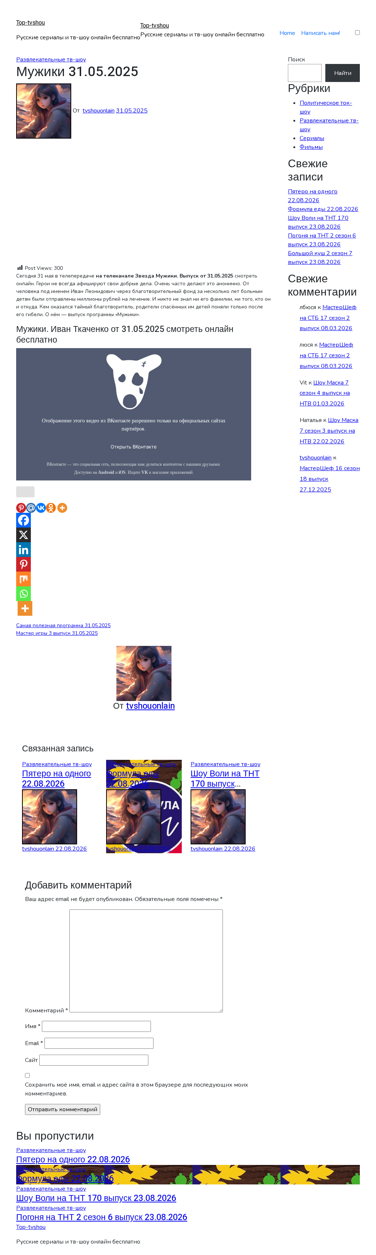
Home (287, 33)
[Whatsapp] (23, 593)
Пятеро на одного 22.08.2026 (56, 778)
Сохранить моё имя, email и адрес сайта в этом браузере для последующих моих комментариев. (136, 1089)
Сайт (31, 1060)
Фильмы (311, 147)
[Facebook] (23, 520)
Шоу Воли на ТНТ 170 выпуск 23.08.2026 (225, 784)
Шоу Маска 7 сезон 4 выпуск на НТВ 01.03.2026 (325, 393)
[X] (23, 535)
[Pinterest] (21, 508)
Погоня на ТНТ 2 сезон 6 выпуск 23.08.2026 (101, 1217)
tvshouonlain (99, 111)
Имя (32, 1026)
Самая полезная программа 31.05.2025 (63, 625)
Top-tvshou (30, 22)
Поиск (296, 60)
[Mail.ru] (31, 508)
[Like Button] (25, 491)
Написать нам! (320, 33)
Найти (342, 73)
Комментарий (46, 1010)
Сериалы (312, 138)
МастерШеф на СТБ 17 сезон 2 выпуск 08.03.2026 (328, 318)
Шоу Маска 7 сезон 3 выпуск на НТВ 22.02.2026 (329, 431)
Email (34, 1043)
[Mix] (23, 579)
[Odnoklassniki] (51, 508)
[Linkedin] (23, 549)
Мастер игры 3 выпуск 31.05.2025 (57, 633)
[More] (62, 508)
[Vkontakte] (41, 508)
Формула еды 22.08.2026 (132, 778)
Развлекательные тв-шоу (51, 60)
